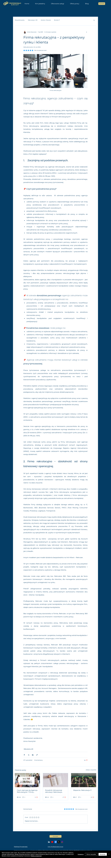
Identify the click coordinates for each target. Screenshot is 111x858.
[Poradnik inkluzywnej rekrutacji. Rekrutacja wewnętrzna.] (55, 780)
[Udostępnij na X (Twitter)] (28, 755)
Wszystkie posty (20, 20)
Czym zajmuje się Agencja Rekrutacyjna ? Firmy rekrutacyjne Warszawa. (27, 791)
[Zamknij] (109, 854)
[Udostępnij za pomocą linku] (37, 755)
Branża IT (57, 20)
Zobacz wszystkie (91, 770)
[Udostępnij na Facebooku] (24, 755)
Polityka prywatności (36, 856)
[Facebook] (55, 842)
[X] (59, 842)
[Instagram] (62, 842)
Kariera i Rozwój (46, 20)
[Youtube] (52, 842)
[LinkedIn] (49, 842)
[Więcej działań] (87, 32)
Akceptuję (102, 854)
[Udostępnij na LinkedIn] (33, 755)
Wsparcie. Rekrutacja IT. (82, 790)
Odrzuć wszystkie (91, 854)
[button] (57, 3)
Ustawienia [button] (81, 854)
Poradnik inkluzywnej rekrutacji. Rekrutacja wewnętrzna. (53, 791)
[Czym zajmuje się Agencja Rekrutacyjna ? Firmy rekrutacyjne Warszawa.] (27, 780)
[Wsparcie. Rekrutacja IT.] (83, 780)
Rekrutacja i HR (32, 20)
